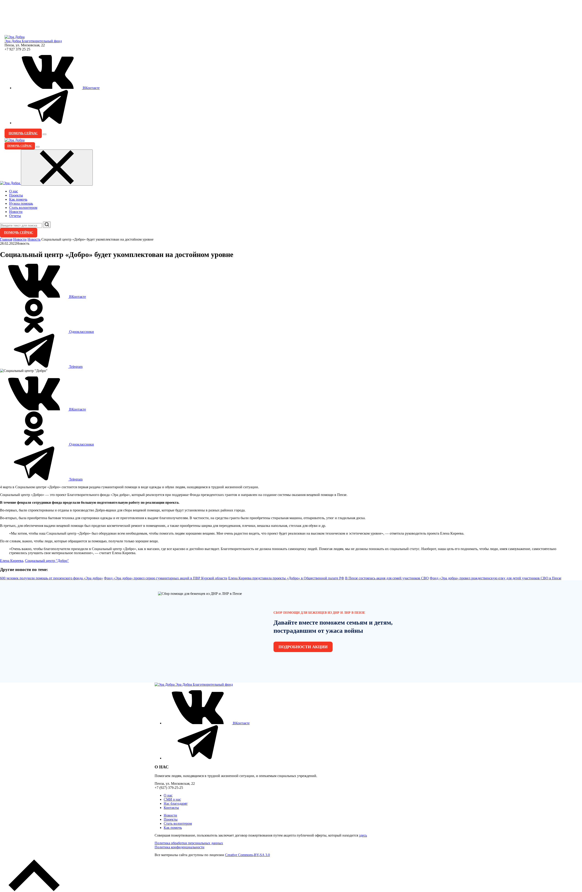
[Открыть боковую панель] (44, 134)
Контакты (171, 808)
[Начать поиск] (47, 225)
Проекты (16, 195)
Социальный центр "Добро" (47, 561)
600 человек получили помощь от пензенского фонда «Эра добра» (51, 578)
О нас (13, 191)
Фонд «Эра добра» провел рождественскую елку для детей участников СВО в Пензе (495, 578)
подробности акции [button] (303, 647)
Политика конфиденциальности (179, 847)
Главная (6, 239)
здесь (363, 835)
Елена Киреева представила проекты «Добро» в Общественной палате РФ (286, 578)
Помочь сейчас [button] (23, 133)
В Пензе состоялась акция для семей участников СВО (387, 578)
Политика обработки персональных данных (189, 843)
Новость (34, 239)
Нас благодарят (176, 803)
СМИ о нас (172, 799)
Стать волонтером (23, 207)
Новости (16, 212)
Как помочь (18, 199)
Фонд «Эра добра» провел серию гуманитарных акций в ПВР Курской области (165, 578)
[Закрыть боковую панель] (57, 167)
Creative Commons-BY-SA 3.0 (247, 855)
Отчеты (15, 216)
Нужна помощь (21, 203)
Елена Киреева (11, 561)
